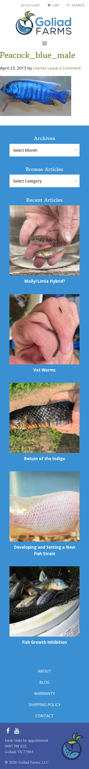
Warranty (44, 694)
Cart (56, 5)
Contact (44, 716)
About (44, 671)
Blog (44, 682)
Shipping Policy (45, 705)
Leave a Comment (64, 68)
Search (77, 5)
